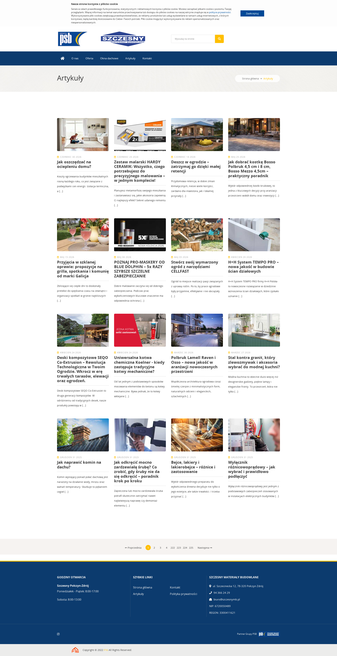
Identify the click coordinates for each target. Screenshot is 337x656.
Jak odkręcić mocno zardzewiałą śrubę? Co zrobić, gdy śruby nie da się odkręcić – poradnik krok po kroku (137, 471)
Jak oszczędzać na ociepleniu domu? (74, 164)
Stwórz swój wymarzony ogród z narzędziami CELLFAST (194, 266)
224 (185, 547)
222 (173, 547)
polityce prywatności (220, 12)
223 (179, 547)
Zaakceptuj (252, 13)
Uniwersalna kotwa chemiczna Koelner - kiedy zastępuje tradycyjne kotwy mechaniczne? (139, 364)
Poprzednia (134, 547)
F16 (106, 650)
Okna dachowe (109, 58)
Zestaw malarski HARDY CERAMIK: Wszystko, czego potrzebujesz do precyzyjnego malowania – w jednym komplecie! (139, 171)
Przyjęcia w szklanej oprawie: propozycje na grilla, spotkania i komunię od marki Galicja (83, 268)
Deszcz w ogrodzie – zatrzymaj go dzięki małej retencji (196, 166)
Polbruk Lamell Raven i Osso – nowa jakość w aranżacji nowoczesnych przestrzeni (194, 364)
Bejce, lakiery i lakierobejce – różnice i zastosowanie (193, 466)
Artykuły (130, 58)
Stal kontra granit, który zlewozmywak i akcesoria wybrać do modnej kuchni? (254, 362)
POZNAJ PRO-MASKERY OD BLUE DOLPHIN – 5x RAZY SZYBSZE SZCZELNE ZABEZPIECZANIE (139, 268)
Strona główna (250, 78)
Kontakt (147, 58)
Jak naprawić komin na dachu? (79, 464)
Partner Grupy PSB (247, 633)
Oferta (89, 58)
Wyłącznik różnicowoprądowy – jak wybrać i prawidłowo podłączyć (251, 469)
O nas (74, 58)
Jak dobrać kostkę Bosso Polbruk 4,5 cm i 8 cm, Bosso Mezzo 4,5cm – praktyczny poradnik (251, 168)
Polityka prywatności (183, 594)
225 (191, 547)
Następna (204, 547)
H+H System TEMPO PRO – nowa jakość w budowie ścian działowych (253, 266)
